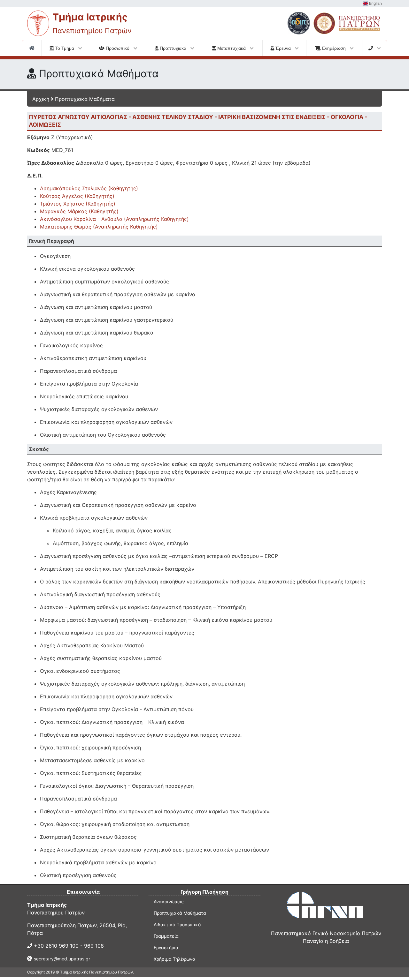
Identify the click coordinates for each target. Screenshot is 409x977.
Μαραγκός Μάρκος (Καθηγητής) (79, 211)
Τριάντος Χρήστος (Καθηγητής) (77, 203)
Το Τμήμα (64, 48)
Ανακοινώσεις (169, 901)
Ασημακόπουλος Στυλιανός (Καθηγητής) (89, 188)
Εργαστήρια (166, 947)
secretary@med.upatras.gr (62, 958)
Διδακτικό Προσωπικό (177, 924)
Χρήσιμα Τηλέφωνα (174, 959)
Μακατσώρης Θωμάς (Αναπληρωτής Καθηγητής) (99, 226)
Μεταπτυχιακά (231, 48)
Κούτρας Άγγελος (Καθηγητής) (77, 196)
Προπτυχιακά (173, 48)
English (375, 3)
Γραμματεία (166, 936)
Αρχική (40, 99)
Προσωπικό (117, 48)
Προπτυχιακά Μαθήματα (85, 99)
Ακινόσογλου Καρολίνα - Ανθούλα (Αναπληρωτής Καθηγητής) (114, 219)
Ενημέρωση (334, 48)
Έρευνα (283, 48)
